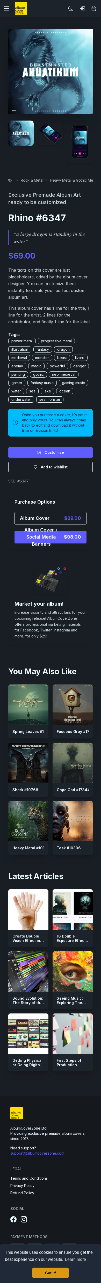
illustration (19, 349)
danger (79, 366)
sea (32, 391)
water (16, 391)
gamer (16, 382)
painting (18, 374)
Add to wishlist (54, 467)
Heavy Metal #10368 (31, 848)
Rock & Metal (32, 180)
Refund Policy (22, 1193)
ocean (64, 391)
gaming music (73, 382)
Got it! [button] (50, 1273)
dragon (63, 349)
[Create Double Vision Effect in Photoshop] (28, 909)
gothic (38, 374)
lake (47, 391)
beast (62, 357)
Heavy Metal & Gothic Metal (73, 180)
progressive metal (56, 341)
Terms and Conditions (29, 1178)
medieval (19, 357)
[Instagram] (24, 1219)
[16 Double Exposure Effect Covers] (73, 909)
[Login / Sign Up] (82, 8)
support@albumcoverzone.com (37, 1153)
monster (42, 357)
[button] (8, 8)
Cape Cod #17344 (73, 789)
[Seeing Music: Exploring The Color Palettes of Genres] (73, 971)
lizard (79, 357)
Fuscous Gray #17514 (76, 731)
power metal (22, 341)
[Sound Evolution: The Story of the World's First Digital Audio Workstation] (28, 971)
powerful (57, 366)
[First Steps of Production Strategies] (73, 1033)
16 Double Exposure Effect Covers (71, 940)
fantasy (43, 349)
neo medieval (63, 374)
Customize (54, 452)
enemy (17, 366)
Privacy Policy (22, 1185)
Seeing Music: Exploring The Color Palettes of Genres (72, 1005)
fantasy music (42, 382)
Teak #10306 (69, 848)
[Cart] (94, 8)
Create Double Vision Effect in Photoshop (26, 940)
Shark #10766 (25, 789)
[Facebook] (13, 1219)
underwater (21, 399)
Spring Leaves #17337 (32, 731)
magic (36, 366)
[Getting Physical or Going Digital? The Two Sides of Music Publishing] (28, 1033)
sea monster (49, 399)
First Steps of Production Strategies (69, 1065)
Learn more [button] (75, 1259)
